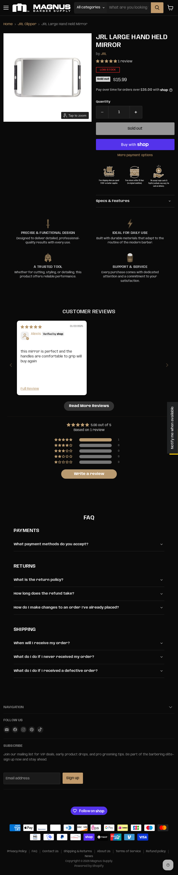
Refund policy (156, 851)
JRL (104, 54)
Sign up (72, 778)
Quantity (103, 101)
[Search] (157, 7)
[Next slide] (167, 365)
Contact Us (50, 851)
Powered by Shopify (89, 866)
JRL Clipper (27, 24)
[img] (31, 327)
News (89, 856)
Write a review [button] (89, 474)
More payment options (135, 155)
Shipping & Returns (78, 851)
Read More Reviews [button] (89, 406)
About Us (104, 851)
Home (8, 24)
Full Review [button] (30, 389)
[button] (107, 61)
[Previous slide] (11, 365)
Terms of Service (128, 851)
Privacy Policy (17, 851)
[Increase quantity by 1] (136, 112)
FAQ (34, 851)
